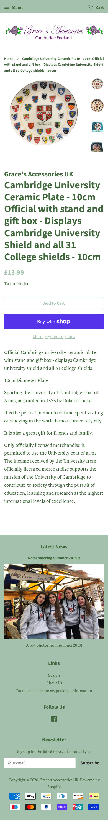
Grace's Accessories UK (59, 779)
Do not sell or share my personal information (54, 690)
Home (9, 58)
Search (54, 675)
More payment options (54, 336)
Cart (99, 8)
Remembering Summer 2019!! (54, 558)
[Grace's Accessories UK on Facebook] (54, 719)
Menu (17, 7)
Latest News (54, 546)
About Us (54, 682)
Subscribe (89, 763)
